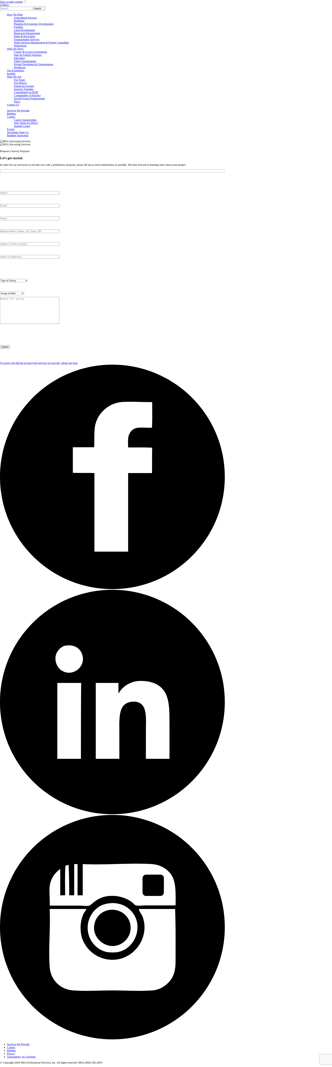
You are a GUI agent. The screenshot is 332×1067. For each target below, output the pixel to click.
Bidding (11, 113)
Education (19, 58)
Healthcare (20, 67)
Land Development (24, 30)
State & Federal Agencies (28, 55)
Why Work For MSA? (26, 123)
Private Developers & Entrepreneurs (33, 64)
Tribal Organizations (25, 61)
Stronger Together (24, 89)
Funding (18, 27)
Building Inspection (17, 135)
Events (10, 129)
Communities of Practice (27, 95)
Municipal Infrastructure (27, 33)
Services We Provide (18, 110)
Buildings (19, 20)
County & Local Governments (30, 51)
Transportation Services (26, 39)
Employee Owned (24, 86)
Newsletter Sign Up (18, 132)
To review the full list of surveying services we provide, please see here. (39, 363)
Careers (11, 116)
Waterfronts (20, 45)
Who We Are (14, 76)
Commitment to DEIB (26, 92)
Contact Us (13, 104)
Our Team (19, 79)
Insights (11, 73)
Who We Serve (15, 48)
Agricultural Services (25, 17)
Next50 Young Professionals (29, 98)
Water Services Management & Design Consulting (41, 42)
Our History (20, 82)
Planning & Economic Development (33, 23)
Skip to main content (11, 1)
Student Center (22, 126)
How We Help (15, 14)
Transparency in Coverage (21, 1056)
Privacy (11, 1053)
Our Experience (15, 70)
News (17, 101)
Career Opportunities (25, 119)
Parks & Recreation (24, 36)
